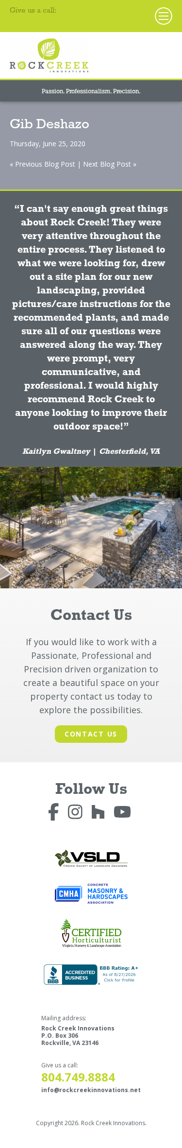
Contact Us (91, 733)
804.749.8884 (47, 23)
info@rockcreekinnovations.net (91, 1090)
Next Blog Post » (109, 164)
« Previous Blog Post (42, 164)
